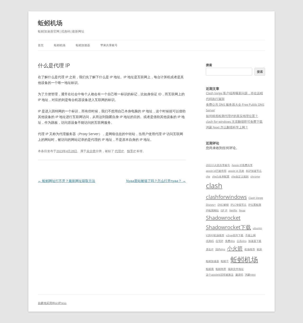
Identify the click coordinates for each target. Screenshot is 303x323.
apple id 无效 (236, 171)
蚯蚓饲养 (221, 269)
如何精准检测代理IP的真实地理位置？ (232, 116)
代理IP (119, 151)
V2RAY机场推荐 (215, 235)
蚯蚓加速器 (83, 45)
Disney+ (211, 204)
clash (214, 185)
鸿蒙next (250, 274)
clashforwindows (226, 196)
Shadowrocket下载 (228, 227)
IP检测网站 (212, 210)
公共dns (241, 241)
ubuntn (257, 228)
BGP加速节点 (254, 171)
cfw (208, 176)
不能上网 (250, 235)
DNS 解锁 (223, 204)
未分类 (91, 151)
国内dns (220, 249)
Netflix (233, 210)
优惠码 (210, 241)
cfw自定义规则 (240, 176)
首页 (41, 45)
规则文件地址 (236, 269)
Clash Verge (256, 198)
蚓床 (259, 249)
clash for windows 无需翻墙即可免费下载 (234, 121)
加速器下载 (254, 241)
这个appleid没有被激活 (219, 274)
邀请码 (239, 274)
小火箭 (235, 248)
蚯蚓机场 (50, 22)
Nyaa (242, 210)
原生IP (210, 249)
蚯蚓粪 (210, 269)
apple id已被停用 (216, 171)
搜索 (209, 65)
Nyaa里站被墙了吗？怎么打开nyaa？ (156, 180)
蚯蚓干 (225, 261)
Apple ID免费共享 (242, 165)
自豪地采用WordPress (52, 303)
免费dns (230, 241)
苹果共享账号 (108, 45)
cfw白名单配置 (220, 176)
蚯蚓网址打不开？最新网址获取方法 (66, 180)
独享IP (131, 151)
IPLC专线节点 (238, 204)
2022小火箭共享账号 (218, 165)
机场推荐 (250, 249)
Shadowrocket (223, 217)
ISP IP (224, 210)
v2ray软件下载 (234, 235)
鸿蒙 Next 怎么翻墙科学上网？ (227, 127)
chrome (255, 176)
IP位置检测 (254, 204)
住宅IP (219, 241)
